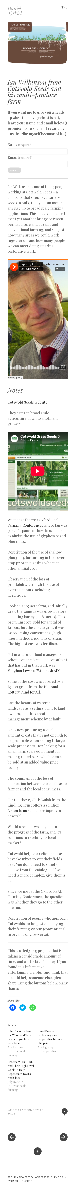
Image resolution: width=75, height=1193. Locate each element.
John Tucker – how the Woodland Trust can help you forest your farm (20, 1037)
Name (20, 144)
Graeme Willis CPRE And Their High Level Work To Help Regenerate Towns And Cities (21, 1070)
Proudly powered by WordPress (28, 1177)
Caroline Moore (21, 1180)
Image (11, 1113)
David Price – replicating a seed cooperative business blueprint (51, 1037)
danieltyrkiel (35, 1109)
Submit (14, 170)
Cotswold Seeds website (27, 402)
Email (20, 157)
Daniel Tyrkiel (15, 10)
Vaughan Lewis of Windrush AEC (34, 670)
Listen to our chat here (26, 810)
